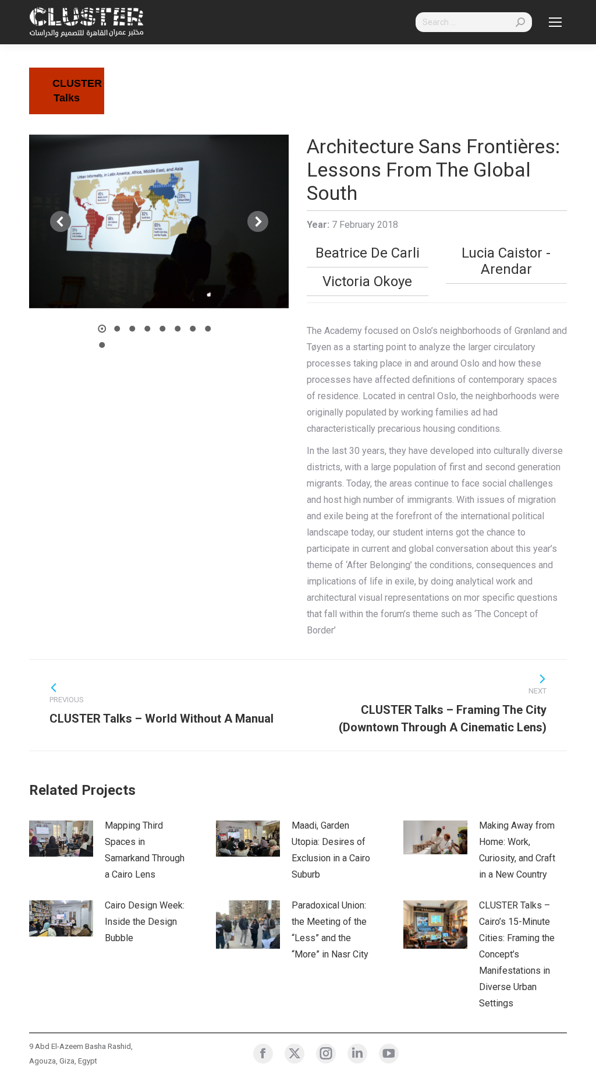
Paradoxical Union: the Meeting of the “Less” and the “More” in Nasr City (330, 930)
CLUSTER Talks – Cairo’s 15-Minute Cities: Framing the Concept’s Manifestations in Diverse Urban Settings (517, 954)
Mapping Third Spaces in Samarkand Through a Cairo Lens (145, 850)
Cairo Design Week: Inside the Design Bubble (145, 921)
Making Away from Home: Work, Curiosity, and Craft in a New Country (517, 850)
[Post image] (61, 839)
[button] (60, 221)
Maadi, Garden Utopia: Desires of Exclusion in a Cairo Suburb (331, 850)
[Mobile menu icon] (555, 22)
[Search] (520, 22)
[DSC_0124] (159, 221)
